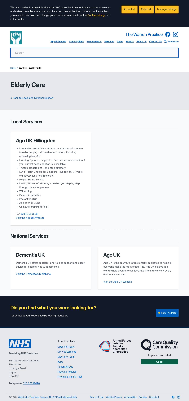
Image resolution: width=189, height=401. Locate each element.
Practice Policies (66, 371)
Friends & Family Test (69, 376)
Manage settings (166, 9)
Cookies (143, 397)
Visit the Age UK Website (30, 217)
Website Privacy (114, 397)
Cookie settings (96, 15)
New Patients (94, 41)
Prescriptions (76, 41)
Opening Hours (66, 346)
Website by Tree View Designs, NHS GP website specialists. (47, 397)
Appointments (58, 41)
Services (109, 41)
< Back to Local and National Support (31, 97)
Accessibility (130, 397)
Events (130, 41)
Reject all (146, 9)
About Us (141, 41)
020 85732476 (31, 383)
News (120, 41)
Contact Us (155, 41)
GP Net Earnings (66, 351)
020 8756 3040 (29, 214)
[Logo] (16, 37)
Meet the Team (66, 356)
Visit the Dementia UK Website (33, 273)
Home (12, 68)
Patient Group (65, 366)
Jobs (60, 361)
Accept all (129, 9)
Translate (173, 41)
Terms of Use (96, 397)
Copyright (154, 397)
